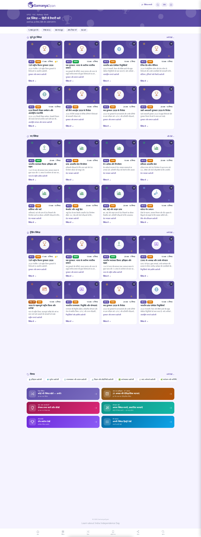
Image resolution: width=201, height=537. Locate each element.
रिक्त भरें (72, 30)
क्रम (83, 30)
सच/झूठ (59, 30)
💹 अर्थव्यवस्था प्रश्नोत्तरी (126, 380)
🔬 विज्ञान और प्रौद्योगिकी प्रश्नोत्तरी (102, 380)
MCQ (46, 30)
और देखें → (170, 136)
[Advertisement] (100, 351)
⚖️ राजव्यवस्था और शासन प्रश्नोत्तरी (75, 380)
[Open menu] (171, 4)
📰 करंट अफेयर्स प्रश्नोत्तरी (147, 380)
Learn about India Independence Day (100, 523)
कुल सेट (33, 30)
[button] (59, 44)
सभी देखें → (170, 37)
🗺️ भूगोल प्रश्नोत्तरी (53, 380)
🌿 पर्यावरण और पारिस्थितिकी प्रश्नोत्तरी (173, 380)
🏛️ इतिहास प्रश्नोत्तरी (35, 380)
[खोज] (157, 4)
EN (164, 5)
